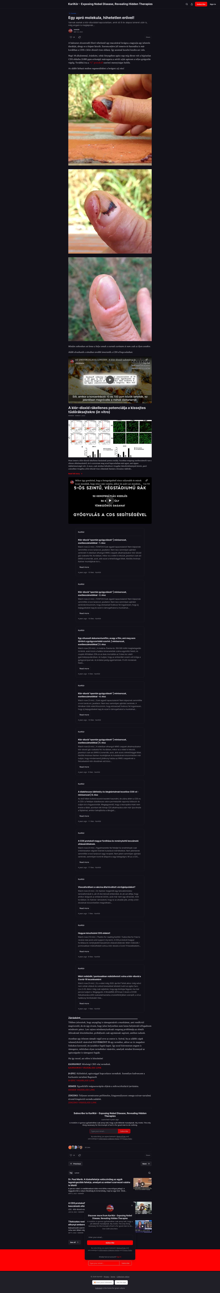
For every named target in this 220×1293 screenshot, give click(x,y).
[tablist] (74, 1173)
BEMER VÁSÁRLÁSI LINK (81, 1090)
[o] (110, 380)
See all (73, 1242)
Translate (73, 13)
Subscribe (201, 4)
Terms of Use (121, 1248)
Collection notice (123, 1277)
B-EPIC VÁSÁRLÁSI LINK (81, 1080)
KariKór (76, 29)
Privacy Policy (127, 1250)
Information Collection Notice (109, 1250)
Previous (77, 1164)
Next (144, 1164)
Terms (113, 1277)
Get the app (121, 1282)
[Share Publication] (192, 4)
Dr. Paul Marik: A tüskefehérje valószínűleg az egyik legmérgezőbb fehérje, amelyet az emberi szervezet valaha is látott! (99, 1182)
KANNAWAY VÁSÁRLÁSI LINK (84, 1067)
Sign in (213, 4)
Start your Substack (104, 1282)
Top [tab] (71, 1173)
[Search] (186, 4)
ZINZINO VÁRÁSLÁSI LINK (82, 1102)
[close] (132, 1205)
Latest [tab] (77, 1173)
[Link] (65, 1018)
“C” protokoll (96, 62)
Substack (98, 1288)
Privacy (106, 1277)
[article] (110, 1188)
